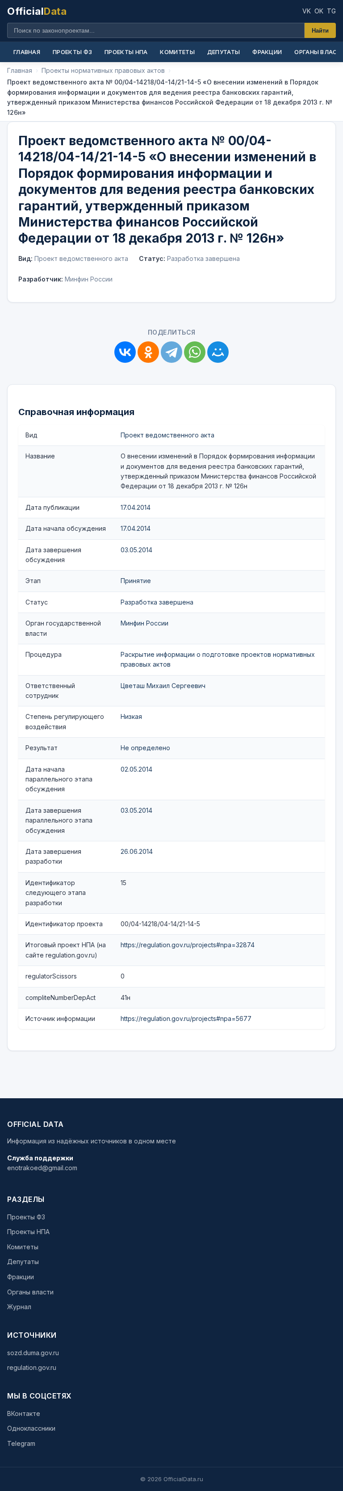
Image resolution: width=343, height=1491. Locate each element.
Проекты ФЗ (72, 51)
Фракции (267, 51)
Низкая (131, 716)
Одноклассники (31, 1428)
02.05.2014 (136, 769)
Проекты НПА (126, 51)
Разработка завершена (157, 602)
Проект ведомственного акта (167, 435)
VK (306, 11)
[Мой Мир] (218, 352)
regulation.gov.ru (31, 1367)
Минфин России (144, 623)
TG (331, 11)
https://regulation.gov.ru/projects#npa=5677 (186, 1018)
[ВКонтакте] (125, 352)
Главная (26, 51)
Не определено (145, 748)
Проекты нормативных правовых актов (103, 70)
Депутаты (223, 51)
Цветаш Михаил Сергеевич (163, 685)
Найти (320, 30)
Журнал (19, 1306)
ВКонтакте (23, 1413)
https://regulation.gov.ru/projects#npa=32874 (188, 945)
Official (37, 11)
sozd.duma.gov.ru (33, 1353)
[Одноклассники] (148, 352)
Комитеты (177, 51)
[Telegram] (171, 352)
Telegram (21, 1443)
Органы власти (30, 1292)
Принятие (136, 580)
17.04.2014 (136, 507)
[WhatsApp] (194, 352)
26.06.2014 (137, 851)
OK (318, 11)
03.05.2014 (136, 550)
